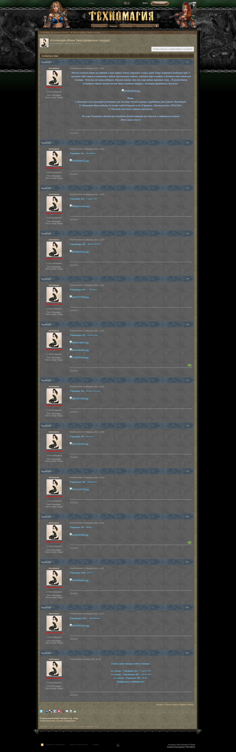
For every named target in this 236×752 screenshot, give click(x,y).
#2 (188, 142)
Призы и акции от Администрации (86, 726)
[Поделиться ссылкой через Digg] (46, 711)
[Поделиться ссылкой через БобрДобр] (63, 711)
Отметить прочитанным (78, 744)
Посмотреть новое (144, 26)
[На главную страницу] (121, 15)
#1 (188, 62)
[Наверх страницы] (118, 745)
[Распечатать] (71, 711)
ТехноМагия (127, 26)
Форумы (113, 26)
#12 (188, 607)
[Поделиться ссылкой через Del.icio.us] (50, 711)
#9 (188, 471)
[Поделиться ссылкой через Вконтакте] (54, 711)
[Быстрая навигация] (156, 26)
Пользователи (99, 26)
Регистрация (160, 3)
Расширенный (193, 5)
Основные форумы (60, 726)
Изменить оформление (56, 744)
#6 (188, 324)
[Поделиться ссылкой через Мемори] (59, 711)
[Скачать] (75, 711)
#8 (188, 425)
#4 (188, 233)
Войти (145, 3)
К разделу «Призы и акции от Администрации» (175, 704)
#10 (188, 516)
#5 (188, 278)
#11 (188, 562)
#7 (188, 380)
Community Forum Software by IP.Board (181, 744)
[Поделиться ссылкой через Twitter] (41, 711)
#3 (188, 188)
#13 (188, 653)
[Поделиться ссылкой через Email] (67, 711)
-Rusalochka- (74, 133)
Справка (95, 744)
